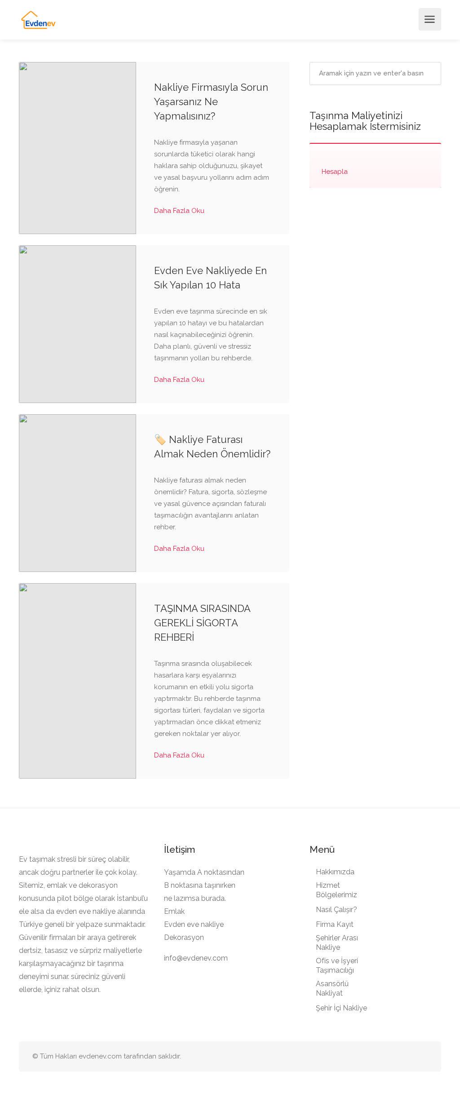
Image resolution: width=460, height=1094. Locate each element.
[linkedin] (407, 1056)
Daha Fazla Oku (180, 211)
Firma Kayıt (335, 924)
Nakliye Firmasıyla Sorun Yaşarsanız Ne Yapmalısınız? (211, 101)
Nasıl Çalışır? (336, 909)
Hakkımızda (335, 872)
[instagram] (422, 1056)
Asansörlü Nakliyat (332, 988)
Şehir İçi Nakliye (341, 1008)
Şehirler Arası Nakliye (337, 943)
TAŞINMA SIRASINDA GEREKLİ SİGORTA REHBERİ (202, 622)
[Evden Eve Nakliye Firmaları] (38, 19)
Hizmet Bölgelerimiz (336, 890)
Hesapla (335, 172)
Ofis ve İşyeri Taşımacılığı (337, 965)
